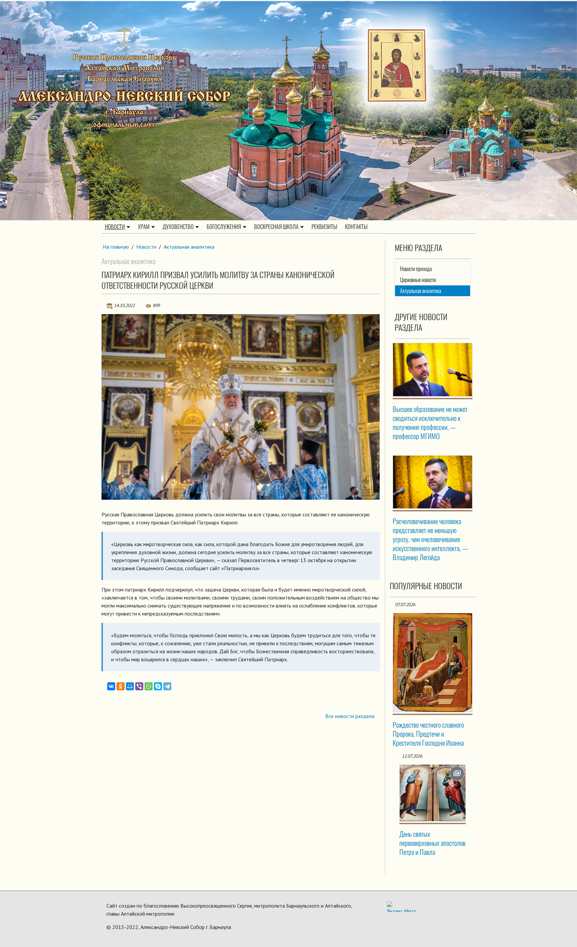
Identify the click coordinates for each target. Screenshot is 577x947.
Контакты (356, 227)
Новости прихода (416, 268)
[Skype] (158, 686)
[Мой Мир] (130, 686)
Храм (144, 227)
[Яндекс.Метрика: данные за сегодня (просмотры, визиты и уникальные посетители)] (401, 907)
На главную (116, 246)
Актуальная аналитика (189, 246)
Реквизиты (324, 227)
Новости (115, 227)
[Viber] (139, 686)
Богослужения (224, 227)
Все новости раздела (349, 716)
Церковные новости (418, 279)
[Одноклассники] (121, 686)
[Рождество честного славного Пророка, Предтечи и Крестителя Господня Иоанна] (433, 662)
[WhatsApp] (149, 686)
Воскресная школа (276, 227)
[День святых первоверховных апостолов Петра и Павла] (432, 792)
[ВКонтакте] (111, 686)
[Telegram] (167, 686)
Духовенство (178, 227)
